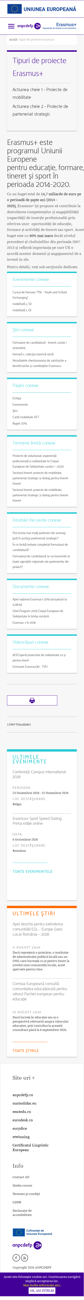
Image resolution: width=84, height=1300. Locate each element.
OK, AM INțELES (42, 1291)
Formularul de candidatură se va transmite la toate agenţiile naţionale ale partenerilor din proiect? (41, 562)
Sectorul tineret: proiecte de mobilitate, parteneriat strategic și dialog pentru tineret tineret (40, 478)
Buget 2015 (20, 423)
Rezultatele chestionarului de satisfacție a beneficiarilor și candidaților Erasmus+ (39, 363)
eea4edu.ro (22, 1111)
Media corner (22, 1186)
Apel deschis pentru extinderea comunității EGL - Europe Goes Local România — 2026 (38, 929)
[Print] (32, 704)
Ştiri (15, 411)
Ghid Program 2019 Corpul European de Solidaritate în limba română (38, 614)
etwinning (21, 1137)
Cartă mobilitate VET (26, 417)
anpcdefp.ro (23, 1095)
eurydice (20, 1128)
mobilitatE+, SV (22, 304)
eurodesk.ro (23, 1120)
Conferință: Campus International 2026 (39, 775)
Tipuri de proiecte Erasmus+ (39, 67)
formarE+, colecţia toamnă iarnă (33, 354)
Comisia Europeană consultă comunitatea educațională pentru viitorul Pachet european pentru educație (40, 991)
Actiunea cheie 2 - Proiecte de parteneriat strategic (40, 110)
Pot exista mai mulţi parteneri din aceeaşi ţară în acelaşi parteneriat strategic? (39, 535)
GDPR (17, 1202)
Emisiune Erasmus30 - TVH (30, 667)
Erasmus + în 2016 (24, 623)
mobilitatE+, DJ (22, 310)
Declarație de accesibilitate (22, 1213)
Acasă (13, 39)
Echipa (17, 398)
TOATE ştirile (26, 1051)
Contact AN (21, 1177)
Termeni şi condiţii (26, 1194)
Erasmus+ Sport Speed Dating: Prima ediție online (37, 821)
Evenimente (20, 404)
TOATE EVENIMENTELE (33, 872)
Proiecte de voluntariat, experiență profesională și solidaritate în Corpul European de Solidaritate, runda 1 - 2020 (38, 461)
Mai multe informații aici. (42, 1285)
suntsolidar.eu (24, 1103)
